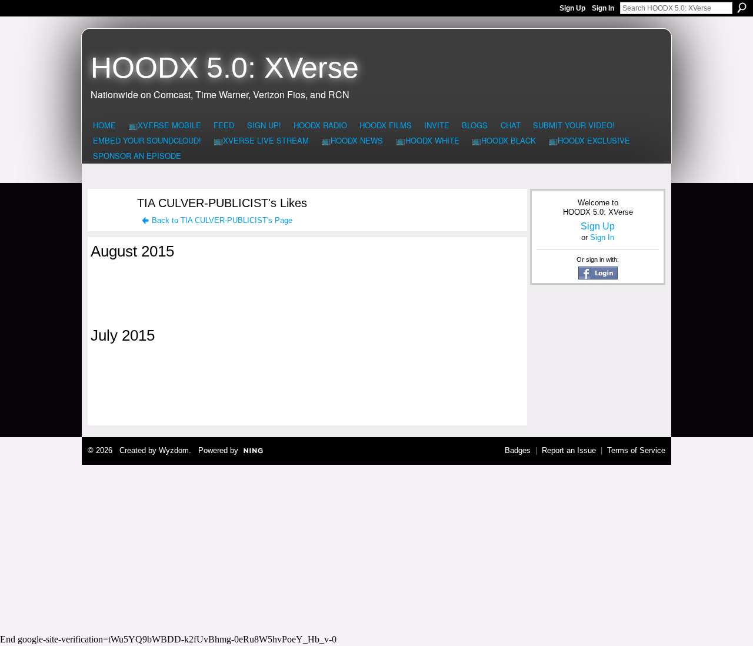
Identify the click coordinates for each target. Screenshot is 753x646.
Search (742, 7)
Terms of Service (636, 450)
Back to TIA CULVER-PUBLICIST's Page (222, 220)
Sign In (603, 8)
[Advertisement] (376, 547)
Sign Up (572, 8)
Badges (518, 450)
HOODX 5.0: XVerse (225, 67)
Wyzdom (174, 450)
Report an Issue (569, 450)
